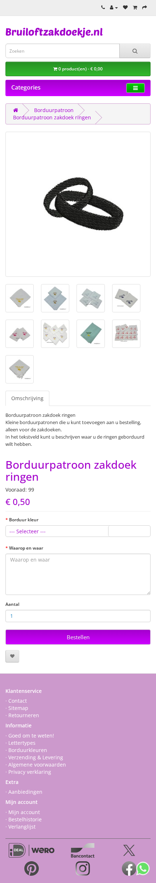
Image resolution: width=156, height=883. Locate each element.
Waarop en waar (26, 548)
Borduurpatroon (54, 110)
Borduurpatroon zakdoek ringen (52, 117)
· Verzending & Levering (34, 757)
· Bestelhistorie (23, 819)
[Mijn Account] (114, 7)
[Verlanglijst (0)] (125, 7)
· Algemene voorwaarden (35, 764)
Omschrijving (27, 398)
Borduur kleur (23, 520)
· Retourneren (22, 715)
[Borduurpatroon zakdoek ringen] (78, 204)
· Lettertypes (20, 742)
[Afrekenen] (144, 7)
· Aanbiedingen (23, 791)
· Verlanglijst (20, 826)
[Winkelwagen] (135, 7)
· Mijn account (22, 812)
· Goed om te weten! (29, 735)
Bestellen (78, 637)
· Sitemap (16, 708)
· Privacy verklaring (28, 771)
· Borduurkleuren (26, 750)
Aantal (12, 604)
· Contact (16, 700)
